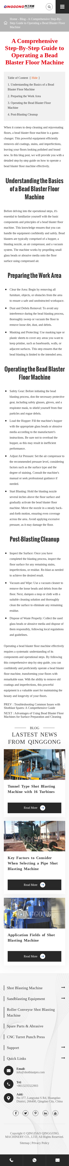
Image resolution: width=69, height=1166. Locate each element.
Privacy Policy (40, 1143)
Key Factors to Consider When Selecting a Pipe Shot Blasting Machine (33, 863)
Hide (35, 77)
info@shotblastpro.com (30, 1072)
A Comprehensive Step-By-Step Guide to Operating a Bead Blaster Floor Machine (37, 23)
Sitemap (25, 1143)
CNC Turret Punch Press (26, 1037)
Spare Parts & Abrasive (25, 1026)
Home (13, 19)
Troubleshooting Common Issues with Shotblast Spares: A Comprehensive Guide (32, 706)
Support (13, 1048)
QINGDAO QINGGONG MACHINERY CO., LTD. (32, 1135)
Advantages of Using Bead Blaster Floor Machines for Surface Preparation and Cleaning (34, 715)
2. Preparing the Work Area (24, 96)
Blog (23, 19)
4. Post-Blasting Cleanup (23, 114)
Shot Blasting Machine (25, 988)
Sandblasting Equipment (26, 999)
